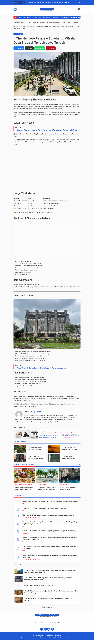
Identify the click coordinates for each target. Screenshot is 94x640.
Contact (41, 623)
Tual (67, 484)
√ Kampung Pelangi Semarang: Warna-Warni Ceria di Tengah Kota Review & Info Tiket (46, 130)
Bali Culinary (47, 17)
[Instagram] (45, 629)
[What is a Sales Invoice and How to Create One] (19, 586)
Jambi (23, 550)
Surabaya (25, 542)
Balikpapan (56, 17)
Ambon (35, 17)
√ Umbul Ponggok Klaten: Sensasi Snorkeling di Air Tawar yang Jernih (40, 368)
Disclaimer (48, 623)
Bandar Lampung (75, 17)
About (35, 623)
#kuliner (42, 22)
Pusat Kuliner (18, 484)
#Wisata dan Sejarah (53, 22)
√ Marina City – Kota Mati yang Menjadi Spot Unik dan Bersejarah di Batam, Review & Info (50, 501)
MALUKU (62, 484)
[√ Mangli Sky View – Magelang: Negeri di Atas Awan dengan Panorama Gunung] (20, 449)
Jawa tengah (21, 427)
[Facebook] (41, 629)
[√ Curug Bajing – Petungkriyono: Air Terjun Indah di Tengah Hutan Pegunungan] (54, 458)
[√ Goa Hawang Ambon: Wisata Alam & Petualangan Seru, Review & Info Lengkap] (69, 475)
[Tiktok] (52, 629)
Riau (23, 526)
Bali (40, 17)
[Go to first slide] (79, 465)
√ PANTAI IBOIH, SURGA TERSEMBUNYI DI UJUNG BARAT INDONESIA (44, 508)
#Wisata (28, 22)
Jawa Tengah (18, 34)
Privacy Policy (56, 623)
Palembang (25, 533)
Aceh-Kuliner (27, 17)
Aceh (19, 17)
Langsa (43, 484)
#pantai (35, 22)
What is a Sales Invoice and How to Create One (38, 585)
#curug (75, 22)
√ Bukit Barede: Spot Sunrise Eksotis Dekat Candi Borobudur (69, 449)
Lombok (39, 517)
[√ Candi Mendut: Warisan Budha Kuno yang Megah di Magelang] (20, 458)
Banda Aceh (65, 17)
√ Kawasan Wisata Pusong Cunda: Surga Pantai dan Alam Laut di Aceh (47, 489)
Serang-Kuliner (27, 484)
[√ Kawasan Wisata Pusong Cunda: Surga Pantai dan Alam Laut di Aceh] (47, 475)
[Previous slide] (77, 465)
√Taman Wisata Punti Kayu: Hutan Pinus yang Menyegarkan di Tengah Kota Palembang (49, 531)
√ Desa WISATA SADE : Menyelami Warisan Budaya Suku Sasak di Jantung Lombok (48, 515)
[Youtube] (48, 629)
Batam (24, 503)
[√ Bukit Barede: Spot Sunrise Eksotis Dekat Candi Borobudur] (54, 449)
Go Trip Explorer (36, 412)
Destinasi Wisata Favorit (29, 517)
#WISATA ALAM (66, 22)
